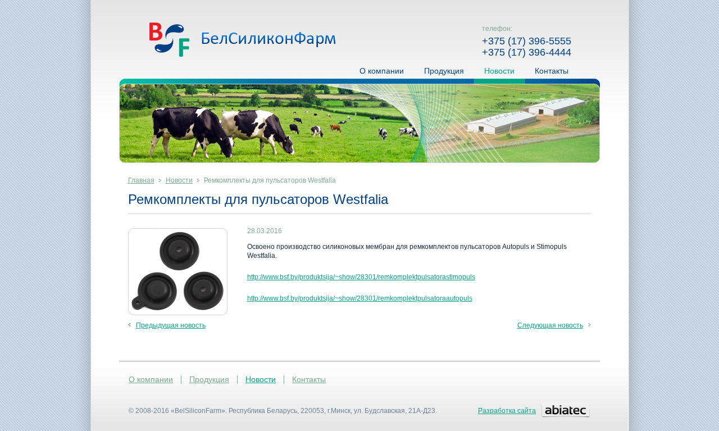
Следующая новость (550, 325)
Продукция (444, 70)
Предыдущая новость (171, 325)
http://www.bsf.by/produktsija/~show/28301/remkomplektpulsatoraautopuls (359, 298)
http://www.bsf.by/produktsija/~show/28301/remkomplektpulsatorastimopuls (361, 277)
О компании (382, 70)
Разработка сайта (507, 411)
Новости (499, 70)
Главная (141, 180)
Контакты (551, 70)
